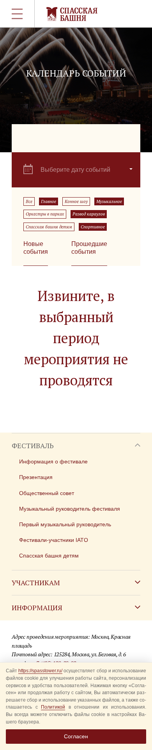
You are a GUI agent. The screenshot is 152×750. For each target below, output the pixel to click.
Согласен (76, 736)
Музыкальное (109, 201)
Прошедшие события (89, 247)
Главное (48, 201)
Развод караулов (88, 214)
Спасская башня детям (49, 227)
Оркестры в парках (45, 214)
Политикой (53, 707)
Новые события (35, 247)
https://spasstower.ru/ (40, 670)
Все (29, 201)
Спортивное (93, 227)
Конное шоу (76, 201)
